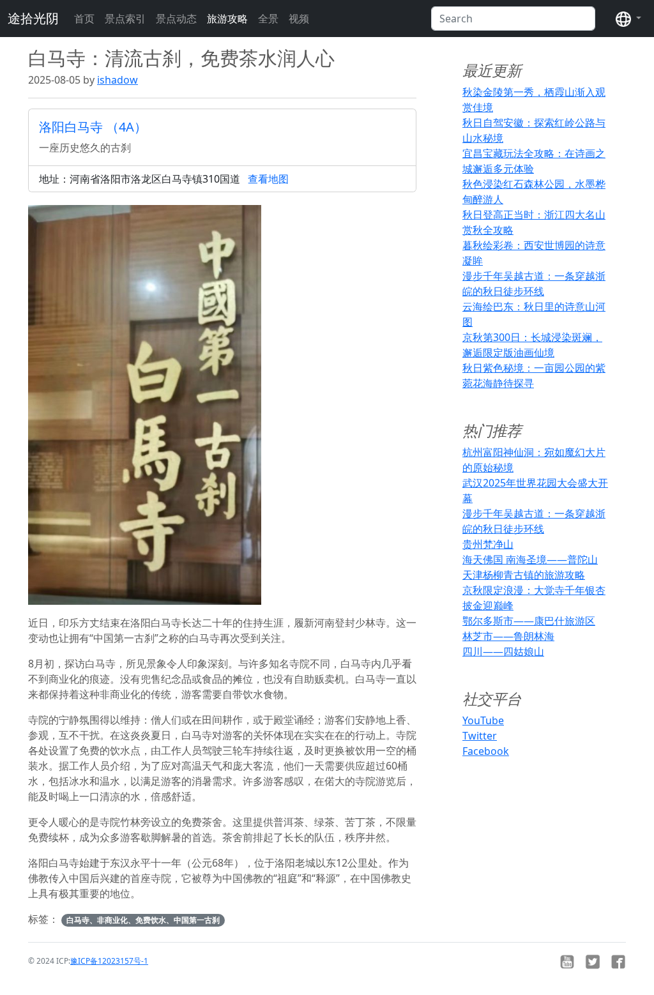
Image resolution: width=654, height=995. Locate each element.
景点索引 (125, 18)
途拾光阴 (33, 18)
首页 (84, 18)
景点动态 (176, 18)
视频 (299, 18)
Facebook (485, 751)
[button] (628, 18)
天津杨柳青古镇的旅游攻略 (523, 575)
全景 (268, 18)
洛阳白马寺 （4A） (93, 126)
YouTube (483, 720)
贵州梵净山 (487, 544)
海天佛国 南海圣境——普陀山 (530, 559)
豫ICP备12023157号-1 (109, 960)
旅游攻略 (227, 18)
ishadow (117, 80)
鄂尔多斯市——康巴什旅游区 (528, 621)
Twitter (479, 736)
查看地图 (268, 179)
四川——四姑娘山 (503, 651)
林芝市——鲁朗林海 (508, 636)
